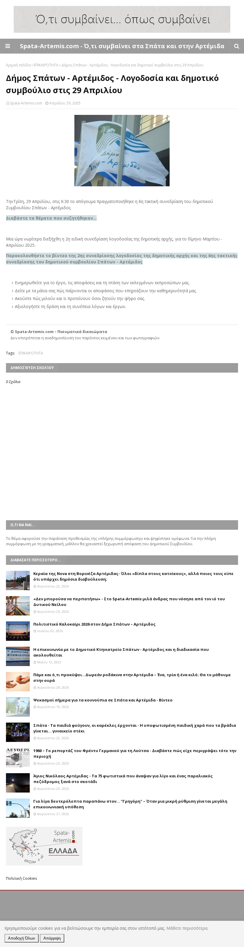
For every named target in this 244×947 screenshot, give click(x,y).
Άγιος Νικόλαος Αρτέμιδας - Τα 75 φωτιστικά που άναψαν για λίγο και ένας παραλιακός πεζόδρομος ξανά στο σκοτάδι (123, 779)
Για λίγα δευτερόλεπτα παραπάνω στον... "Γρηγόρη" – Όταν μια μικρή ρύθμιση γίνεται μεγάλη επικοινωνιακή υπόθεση (130, 804)
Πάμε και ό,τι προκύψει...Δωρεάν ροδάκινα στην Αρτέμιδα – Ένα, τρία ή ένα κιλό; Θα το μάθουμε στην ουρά (132, 677)
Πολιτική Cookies (21, 878)
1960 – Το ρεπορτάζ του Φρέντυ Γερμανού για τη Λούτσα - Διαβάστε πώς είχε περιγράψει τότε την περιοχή (134, 753)
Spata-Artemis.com (26, 103)
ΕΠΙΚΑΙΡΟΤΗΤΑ (46, 65)
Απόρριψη (52, 938)
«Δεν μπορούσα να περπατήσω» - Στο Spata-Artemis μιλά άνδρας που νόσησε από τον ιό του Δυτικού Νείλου (129, 601)
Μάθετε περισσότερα (186, 928)
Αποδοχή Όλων (21, 938)
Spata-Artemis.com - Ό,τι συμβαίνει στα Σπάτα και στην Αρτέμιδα (122, 46)
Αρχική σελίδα (18, 65)
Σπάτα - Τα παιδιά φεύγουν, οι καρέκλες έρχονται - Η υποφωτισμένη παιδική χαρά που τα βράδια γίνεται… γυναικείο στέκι (134, 728)
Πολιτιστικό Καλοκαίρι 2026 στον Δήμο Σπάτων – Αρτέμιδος (94, 624)
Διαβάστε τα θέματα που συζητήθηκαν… (51, 218)
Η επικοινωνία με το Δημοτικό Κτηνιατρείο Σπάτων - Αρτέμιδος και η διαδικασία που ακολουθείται (121, 652)
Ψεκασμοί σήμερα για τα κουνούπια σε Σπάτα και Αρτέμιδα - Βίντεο (103, 700)
